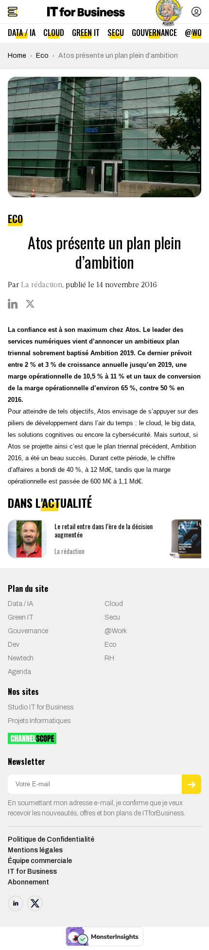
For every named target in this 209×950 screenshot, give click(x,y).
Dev (13, 644)
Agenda (19, 671)
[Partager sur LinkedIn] (12, 304)
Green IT (86, 32)
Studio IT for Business (40, 707)
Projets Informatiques (39, 721)
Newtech (21, 658)
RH (109, 658)
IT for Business (32, 871)
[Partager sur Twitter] (30, 304)
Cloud (53, 32)
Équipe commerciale (40, 860)
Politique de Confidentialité (51, 839)
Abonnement (28, 882)
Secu (115, 32)
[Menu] (12, 12)
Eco (42, 55)
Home (17, 55)
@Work (115, 631)
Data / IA (21, 32)
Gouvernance (154, 32)
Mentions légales (35, 850)
